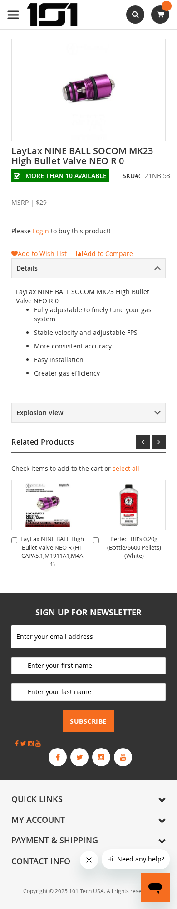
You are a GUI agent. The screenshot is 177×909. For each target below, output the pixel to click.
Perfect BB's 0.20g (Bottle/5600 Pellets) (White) (134, 547)
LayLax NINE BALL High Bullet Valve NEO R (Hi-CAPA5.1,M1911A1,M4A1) (52, 551)
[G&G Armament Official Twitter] (79, 757)
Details (27, 268)
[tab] (88, 268)
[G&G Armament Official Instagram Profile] (101, 757)
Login (41, 231)
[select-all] (126, 468)
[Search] (135, 14)
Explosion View (39, 412)
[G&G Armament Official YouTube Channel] (123, 757)
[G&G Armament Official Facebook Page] (58, 757)
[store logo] (43, 14)
